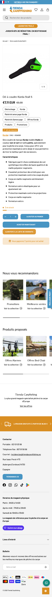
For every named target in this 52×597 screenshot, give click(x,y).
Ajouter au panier (35, 216)
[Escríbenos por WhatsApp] (46, 582)
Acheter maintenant (26, 225)
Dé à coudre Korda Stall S (18, 41)
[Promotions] (13, 290)
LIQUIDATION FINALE (26, 26)
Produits (8, 124)
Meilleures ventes (36, 304)
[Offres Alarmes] (13, 346)
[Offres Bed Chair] (36, 346)
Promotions (22, 124)
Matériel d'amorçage (14, 119)
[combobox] (26, 17)
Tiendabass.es (12, 477)
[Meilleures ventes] (36, 290)
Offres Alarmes (13, 360)
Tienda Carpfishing (14, 590)
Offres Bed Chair (36, 360)
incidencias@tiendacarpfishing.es (26, 454)
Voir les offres (26, 406)
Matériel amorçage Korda (16, 114)
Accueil (5, 41)
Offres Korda (33, 119)
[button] (48, 10)
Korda (22, 109)
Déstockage (10, 109)
